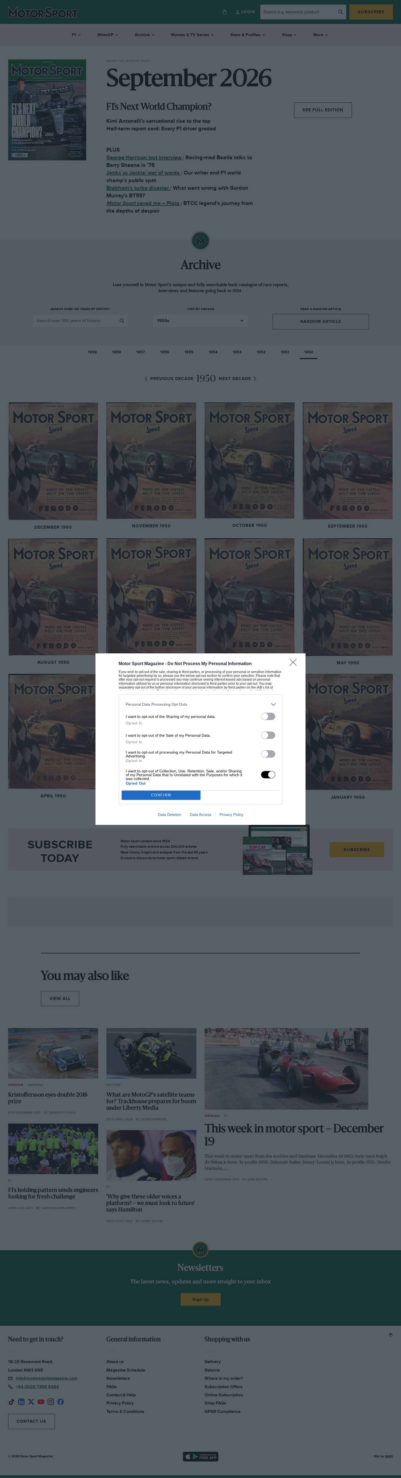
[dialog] (200, 739)
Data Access (200, 814)
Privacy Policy (231, 814)
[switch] (268, 716)
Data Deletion (169, 814)
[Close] (295, 664)
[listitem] (200, 704)
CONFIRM (161, 795)
